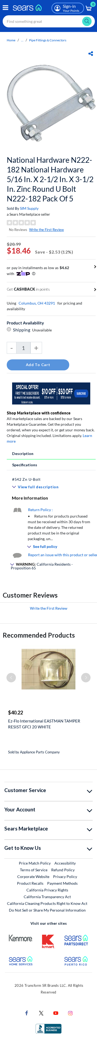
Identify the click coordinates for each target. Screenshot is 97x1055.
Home (11, 40)
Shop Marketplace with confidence (39, 413)
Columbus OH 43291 (37, 303)
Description (22, 453)
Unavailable (42, 330)
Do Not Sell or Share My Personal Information (47, 910)
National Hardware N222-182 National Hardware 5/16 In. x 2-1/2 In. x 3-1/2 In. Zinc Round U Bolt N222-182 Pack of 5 (50, 179)
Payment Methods (62, 883)
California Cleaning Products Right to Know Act (47, 903)
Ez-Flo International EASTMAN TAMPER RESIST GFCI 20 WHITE (44, 723)
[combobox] (49, 21)
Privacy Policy (65, 876)
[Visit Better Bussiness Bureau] (48, 1028)
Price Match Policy (35, 863)
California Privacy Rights (47, 890)
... (22, 40)
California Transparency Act (47, 896)
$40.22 (15, 713)
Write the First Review (46, 229)
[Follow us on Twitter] (41, 1012)
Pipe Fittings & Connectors (47, 40)
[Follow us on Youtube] (55, 1012)
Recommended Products (39, 635)
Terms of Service (33, 870)
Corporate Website (33, 876)
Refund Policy (63, 870)
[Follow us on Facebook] (26, 1012)
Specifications (24, 465)
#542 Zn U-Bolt (26, 479)
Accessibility (65, 863)
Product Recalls (30, 883)
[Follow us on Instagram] (70, 1012)
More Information (30, 497)
